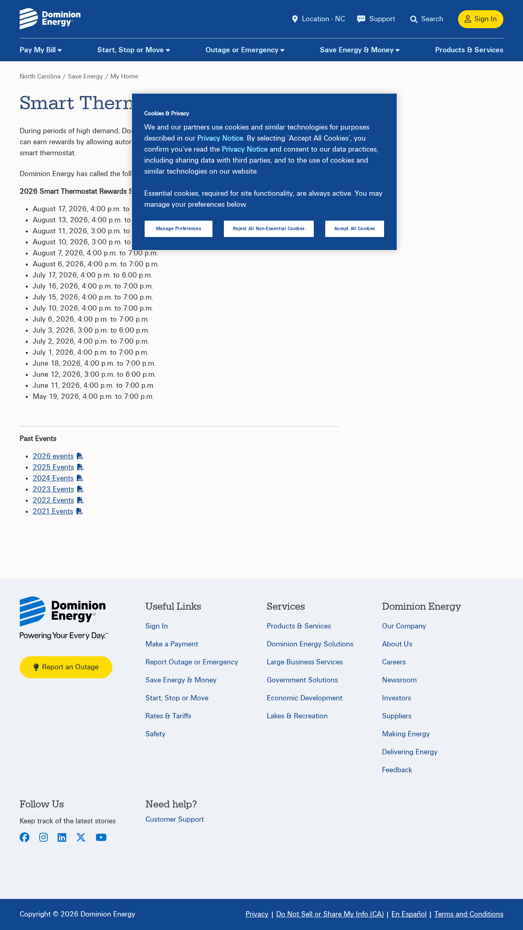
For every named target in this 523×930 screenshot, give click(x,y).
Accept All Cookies (354, 228)
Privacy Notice (220, 138)
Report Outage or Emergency (191, 662)
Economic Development (304, 698)
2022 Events (53, 500)
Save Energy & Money (356, 50)
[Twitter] (81, 838)
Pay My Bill (38, 50)
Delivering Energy (410, 752)
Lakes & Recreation (297, 716)
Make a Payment (171, 644)
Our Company (404, 626)
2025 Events (53, 467)
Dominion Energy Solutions (310, 644)
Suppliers (396, 716)
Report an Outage (70, 667)
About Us (397, 644)
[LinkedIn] (62, 838)
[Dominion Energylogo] (50, 19)
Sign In (156, 626)
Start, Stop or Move (130, 50)
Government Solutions (302, 680)
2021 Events (53, 511)
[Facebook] (24, 838)
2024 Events (53, 478)
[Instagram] (43, 838)
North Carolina (40, 76)
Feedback (397, 770)
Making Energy (406, 734)
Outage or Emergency (242, 50)
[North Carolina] (64, 618)
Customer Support (174, 819)
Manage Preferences (178, 228)
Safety (155, 734)
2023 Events (53, 489)
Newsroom (399, 680)
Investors (396, 698)
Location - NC (323, 19)
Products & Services (469, 50)
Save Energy (85, 76)
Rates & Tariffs (168, 716)
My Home (124, 76)
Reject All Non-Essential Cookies (269, 228)
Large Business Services (305, 662)
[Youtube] (101, 838)
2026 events (53, 456)
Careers (394, 662)
